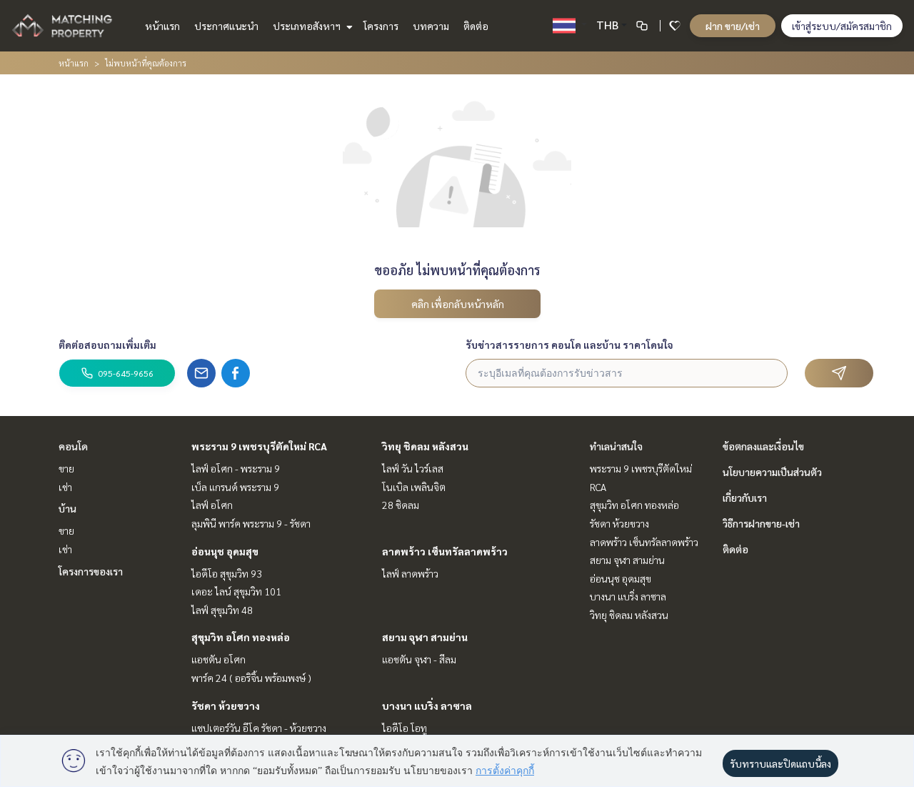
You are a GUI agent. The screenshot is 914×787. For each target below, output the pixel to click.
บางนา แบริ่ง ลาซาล (427, 705)
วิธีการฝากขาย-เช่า (761, 523)
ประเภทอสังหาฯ (308, 25)
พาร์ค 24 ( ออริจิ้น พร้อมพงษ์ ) (251, 677)
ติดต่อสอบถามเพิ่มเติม (107, 344)
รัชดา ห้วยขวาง (225, 705)
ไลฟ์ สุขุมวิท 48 (222, 609)
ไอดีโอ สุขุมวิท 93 (226, 573)
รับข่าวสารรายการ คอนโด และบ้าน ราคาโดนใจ (569, 344)
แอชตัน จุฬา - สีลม (419, 659)
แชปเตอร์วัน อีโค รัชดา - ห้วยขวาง (258, 727)
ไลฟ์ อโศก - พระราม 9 (235, 468)
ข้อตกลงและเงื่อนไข (763, 446)
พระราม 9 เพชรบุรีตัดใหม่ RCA (259, 446)
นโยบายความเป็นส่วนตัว (772, 471)
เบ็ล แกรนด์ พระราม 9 (235, 486)
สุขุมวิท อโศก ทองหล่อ (240, 636)
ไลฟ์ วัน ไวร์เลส (412, 468)
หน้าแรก (162, 25)
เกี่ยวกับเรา (745, 497)
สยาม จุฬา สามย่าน (425, 636)
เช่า (65, 486)
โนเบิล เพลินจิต (414, 486)
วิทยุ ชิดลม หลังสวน (425, 446)
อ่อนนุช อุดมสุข (224, 551)
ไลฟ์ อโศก (212, 504)
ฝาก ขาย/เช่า (732, 25)
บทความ (431, 25)
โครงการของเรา (91, 571)
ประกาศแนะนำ (226, 25)
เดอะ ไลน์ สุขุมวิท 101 (236, 591)
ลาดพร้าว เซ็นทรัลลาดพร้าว (445, 551)
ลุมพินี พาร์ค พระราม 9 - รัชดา (251, 523)
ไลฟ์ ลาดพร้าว (410, 573)
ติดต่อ (475, 25)
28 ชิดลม (400, 504)
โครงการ (380, 25)
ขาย (66, 468)
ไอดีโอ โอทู (404, 727)
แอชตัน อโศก (218, 659)
